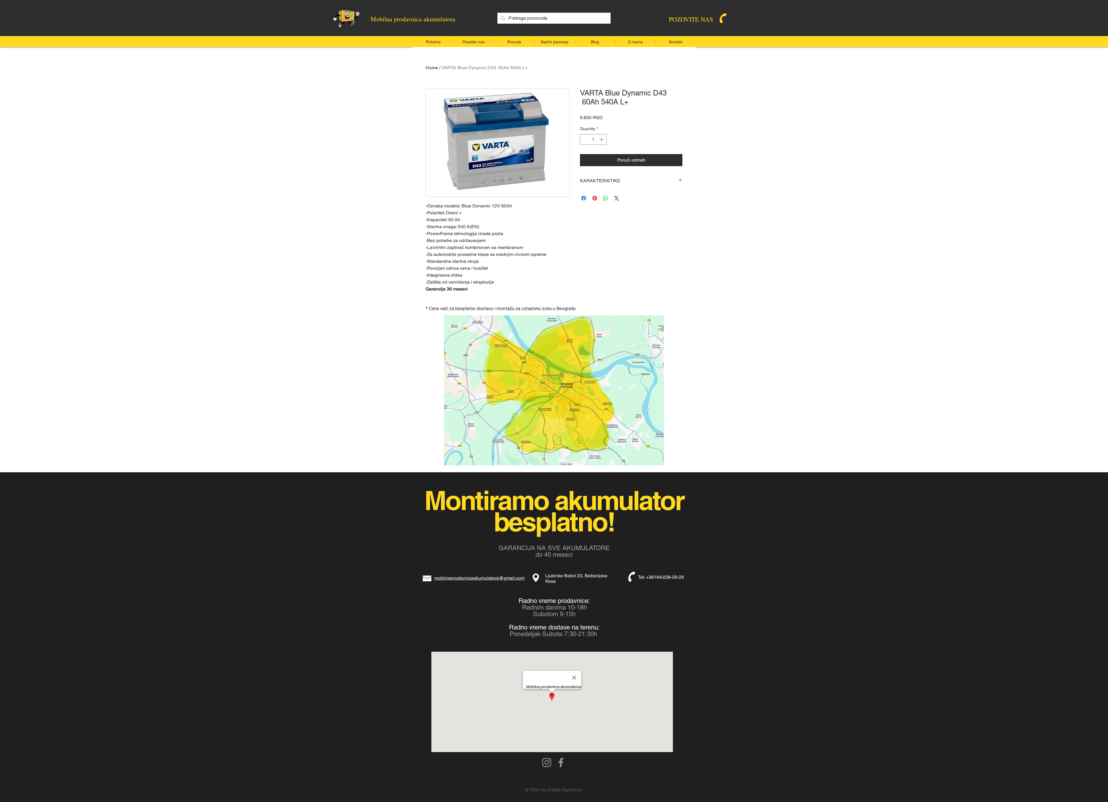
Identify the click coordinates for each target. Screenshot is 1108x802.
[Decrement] (584, 139)
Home (432, 67)
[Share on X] (616, 198)
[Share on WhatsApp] (605, 198)
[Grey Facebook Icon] (561, 762)
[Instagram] (547, 762)
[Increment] (602, 139)
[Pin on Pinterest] (594, 198)
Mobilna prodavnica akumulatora (412, 19)
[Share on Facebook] (583, 198)
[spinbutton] (593, 139)
